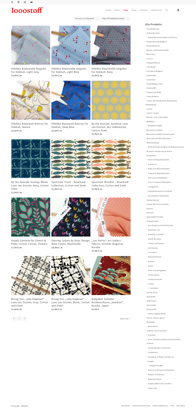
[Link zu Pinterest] (18, 2)
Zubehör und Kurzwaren (157, 331)
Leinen (149, 109)
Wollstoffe (151, 322)
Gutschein (151, 80)
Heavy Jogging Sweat (157, 314)
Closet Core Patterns (156, 243)
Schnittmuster (153, 221)
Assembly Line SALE (156, 234)
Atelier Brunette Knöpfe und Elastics (162, 37)
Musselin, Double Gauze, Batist (159, 151)
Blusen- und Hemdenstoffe (157, 50)
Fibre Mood (151, 67)
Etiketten (152, 335)
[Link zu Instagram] (25, 2)
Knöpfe (151, 361)
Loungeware (153, 187)
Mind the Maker (153, 143)
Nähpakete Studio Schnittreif (160, 191)
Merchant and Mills (154, 130)
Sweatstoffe (151, 309)
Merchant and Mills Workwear (159, 138)
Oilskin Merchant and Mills (158, 204)
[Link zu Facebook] (12, 2)
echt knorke (153, 248)
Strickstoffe (151, 305)
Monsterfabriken (154, 257)
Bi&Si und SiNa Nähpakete (159, 169)
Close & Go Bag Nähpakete (158, 173)
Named (151, 261)
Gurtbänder (153, 352)
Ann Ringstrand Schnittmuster (160, 225)
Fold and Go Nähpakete (157, 178)
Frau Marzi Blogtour (155, 71)
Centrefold (154, 288)
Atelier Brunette (153, 33)
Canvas (150, 58)
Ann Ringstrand (153, 29)
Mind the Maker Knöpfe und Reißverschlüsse (166, 147)
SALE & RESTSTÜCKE (155, 217)
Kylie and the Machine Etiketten (161, 370)
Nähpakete (151, 155)
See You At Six (152, 292)
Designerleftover (153, 63)
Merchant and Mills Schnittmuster (161, 134)
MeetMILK (151, 121)
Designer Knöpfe (156, 365)
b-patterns (152, 164)
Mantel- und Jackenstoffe (157, 117)
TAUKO (151, 284)
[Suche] (166, 10)
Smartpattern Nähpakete (158, 196)
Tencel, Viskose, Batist (156, 318)
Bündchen (151, 54)
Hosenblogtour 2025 (155, 84)
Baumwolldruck (153, 46)
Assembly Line (154, 230)
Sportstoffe (151, 297)
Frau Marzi (152, 252)
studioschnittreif (155, 279)
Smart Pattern (154, 275)
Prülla (150, 266)
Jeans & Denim (153, 96)
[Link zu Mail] (31, 2)
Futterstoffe (151, 75)
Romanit (150, 213)
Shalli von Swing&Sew (157, 270)
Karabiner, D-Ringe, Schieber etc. (161, 357)
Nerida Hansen (153, 200)
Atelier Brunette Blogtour (157, 42)
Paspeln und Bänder (156, 374)
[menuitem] (108, 10)
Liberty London (153, 113)
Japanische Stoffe (154, 92)
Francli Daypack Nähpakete (159, 182)
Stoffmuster (151, 301)
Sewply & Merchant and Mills (159, 383)
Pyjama (150, 208)
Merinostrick (153, 326)
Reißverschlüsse (154, 379)
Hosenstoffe (151, 88)
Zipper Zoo (152, 388)
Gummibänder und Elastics (159, 348)
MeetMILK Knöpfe (155, 126)
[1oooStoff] (27, 10)
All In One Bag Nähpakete (158, 160)
